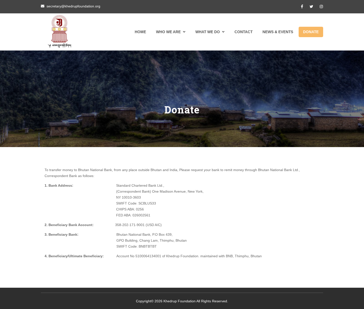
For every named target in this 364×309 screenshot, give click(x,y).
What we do (207, 32)
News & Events (277, 32)
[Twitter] (311, 6)
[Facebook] (302, 6)
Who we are (168, 32)
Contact (243, 32)
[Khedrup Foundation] (59, 32)
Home (140, 32)
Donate (311, 32)
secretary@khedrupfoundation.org (73, 6)
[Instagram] (321, 6)
